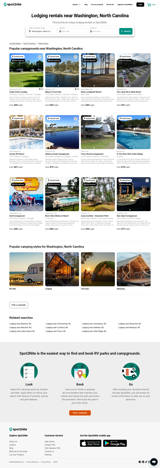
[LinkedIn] (143, 462)
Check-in (62, 28)
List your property (97, 4)
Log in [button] (140, 4)
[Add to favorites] (40, 57)
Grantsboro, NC (87, 89)
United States (15, 43)
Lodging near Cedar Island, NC (22, 331)
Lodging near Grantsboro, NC (94, 324)
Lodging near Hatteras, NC (93, 327)
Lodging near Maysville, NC (129, 324)
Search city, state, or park (37, 28)
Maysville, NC (122, 89)
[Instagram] (149, 462)
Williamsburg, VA (15, 213)
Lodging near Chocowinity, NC (58, 324)
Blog (85, 4)
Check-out (93, 28)
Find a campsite (19, 305)
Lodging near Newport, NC (129, 327)
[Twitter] (146, 462)
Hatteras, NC (50, 151)
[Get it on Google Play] (115, 443)
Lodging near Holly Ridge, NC (94, 331)
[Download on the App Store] (91, 443)
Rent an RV (110, 4)
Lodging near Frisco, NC (56, 331)
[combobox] (41, 31)
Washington (43, 43)
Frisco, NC (85, 151)
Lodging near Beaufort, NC (20, 327)
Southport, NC (122, 213)
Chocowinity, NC (15, 89)
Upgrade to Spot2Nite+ (125, 4)
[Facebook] (140, 462)
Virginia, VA (85, 213)
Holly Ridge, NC (15, 151)
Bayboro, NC (50, 89)
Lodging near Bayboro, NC (20, 324)
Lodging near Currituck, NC (57, 327)
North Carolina (29, 43)
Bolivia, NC (121, 151)
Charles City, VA (51, 213)
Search (127, 31)
